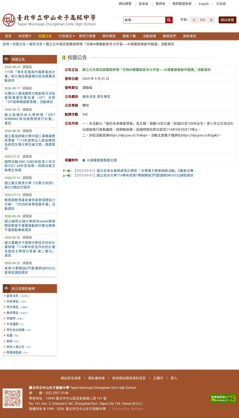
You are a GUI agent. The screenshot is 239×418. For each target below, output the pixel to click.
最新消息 (18, 296)
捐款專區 (189, 36)
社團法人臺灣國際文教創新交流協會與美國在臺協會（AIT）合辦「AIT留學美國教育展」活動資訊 (29, 98)
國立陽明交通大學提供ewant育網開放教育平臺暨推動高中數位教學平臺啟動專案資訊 (29, 225)
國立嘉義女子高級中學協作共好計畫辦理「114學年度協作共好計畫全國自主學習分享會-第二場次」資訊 (29, 249)
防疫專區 (16, 301)
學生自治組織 (19, 330)
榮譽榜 (15, 318)
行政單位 (65, 36)
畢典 (13, 341)
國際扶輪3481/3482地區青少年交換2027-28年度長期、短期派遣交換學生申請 (29, 166)
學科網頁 (109, 36)
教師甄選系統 (182, 4)
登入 (174, 378)
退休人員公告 (19, 347)
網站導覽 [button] (227, 20)
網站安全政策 (71, 378)
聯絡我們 (169, 36)
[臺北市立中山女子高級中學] (49, 20)
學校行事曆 (87, 36)
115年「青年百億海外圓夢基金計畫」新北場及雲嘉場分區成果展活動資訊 (29, 76)
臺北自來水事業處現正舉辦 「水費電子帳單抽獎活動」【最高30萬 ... (135, 171)
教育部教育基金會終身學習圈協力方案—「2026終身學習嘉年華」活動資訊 (29, 204)
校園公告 (45, 36)
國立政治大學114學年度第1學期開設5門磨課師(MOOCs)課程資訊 (133, 175)
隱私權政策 (96, 378)
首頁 (8, 36)
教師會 (160, 4)
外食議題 (15, 324)
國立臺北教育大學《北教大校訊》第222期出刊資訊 (29, 185)
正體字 (158, 378)
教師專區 (17, 313)
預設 (202, 20)
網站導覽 (125, 4)
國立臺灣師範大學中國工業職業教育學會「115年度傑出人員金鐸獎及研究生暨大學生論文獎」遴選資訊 (29, 142)
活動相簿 (149, 36)
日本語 (221, 4)
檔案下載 (129, 36)
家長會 (143, 4)
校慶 (13, 335)
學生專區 (17, 307)
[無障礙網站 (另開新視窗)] (223, 398)
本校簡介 (25, 36)
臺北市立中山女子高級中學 (85, 409)
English (204, 4)
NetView (137, 409)
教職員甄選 (17, 352)
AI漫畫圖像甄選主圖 (102, 160)
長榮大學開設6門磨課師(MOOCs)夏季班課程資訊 (29, 270)
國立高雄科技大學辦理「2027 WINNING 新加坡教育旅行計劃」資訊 (29, 119)
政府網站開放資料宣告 (129, 378)
